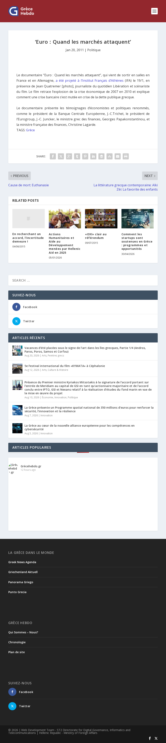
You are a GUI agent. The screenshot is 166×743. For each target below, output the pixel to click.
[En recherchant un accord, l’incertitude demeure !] (28, 218)
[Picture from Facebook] (46, 513)
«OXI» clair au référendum (95, 236)
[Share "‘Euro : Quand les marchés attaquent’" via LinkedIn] (93, 156)
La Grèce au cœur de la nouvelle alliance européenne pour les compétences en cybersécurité (79, 427)
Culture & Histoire (58, 370)
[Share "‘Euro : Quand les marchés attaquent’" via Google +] (69, 156)
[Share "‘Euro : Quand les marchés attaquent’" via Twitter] (61, 156)
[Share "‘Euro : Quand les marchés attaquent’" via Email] (118, 156)
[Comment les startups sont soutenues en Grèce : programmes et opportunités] (137, 218)
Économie (47, 397)
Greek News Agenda (22, 562)
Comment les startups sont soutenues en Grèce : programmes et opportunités (137, 241)
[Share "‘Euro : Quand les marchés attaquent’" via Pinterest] (85, 156)
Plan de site (16, 652)
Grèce (30, 130)
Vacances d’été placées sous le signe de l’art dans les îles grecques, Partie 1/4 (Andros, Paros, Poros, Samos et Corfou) (85, 349)
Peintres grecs (56, 355)
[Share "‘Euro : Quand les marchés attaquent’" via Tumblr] (77, 156)
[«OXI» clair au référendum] (101, 218)
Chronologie (17, 642)
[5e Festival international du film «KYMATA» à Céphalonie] (17, 369)
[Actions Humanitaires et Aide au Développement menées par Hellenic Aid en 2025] (65, 218)
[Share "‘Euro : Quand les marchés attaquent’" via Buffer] (101, 156)
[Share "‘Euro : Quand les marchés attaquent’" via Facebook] (53, 156)
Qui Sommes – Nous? (23, 632)
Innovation (60, 397)
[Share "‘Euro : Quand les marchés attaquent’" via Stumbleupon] (109, 156)
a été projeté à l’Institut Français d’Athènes (89, 80)
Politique (94, 50)
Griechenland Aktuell (23, 572)
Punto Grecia (17, 592)
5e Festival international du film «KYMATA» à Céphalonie (64, 366)
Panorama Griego (20, 582)
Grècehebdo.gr (31, 466)
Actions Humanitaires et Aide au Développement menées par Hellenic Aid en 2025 (65, 243)
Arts (44, 355)
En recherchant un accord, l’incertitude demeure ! (28, 237)
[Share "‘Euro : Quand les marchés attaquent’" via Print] (126, 156)
